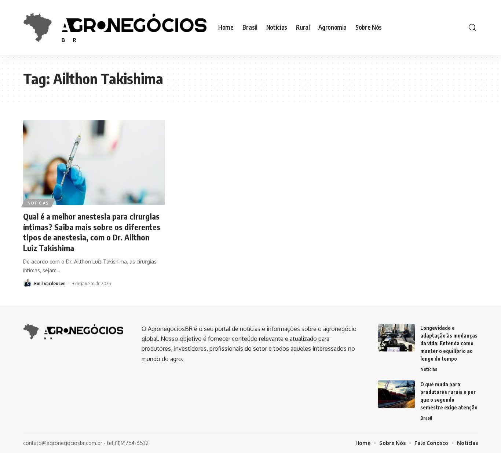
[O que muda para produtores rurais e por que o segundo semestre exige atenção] (396, 394)
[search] (472, 27)
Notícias (38, 203)
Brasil (426, 418)
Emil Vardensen (50, 283)
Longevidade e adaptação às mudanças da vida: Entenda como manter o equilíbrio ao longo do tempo (449, 343)
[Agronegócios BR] (114, 27)
